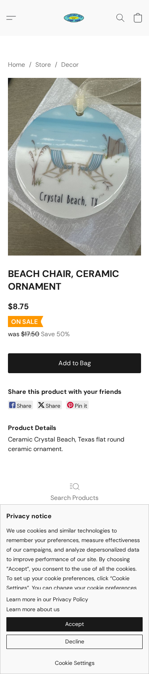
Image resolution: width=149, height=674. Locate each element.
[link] (74, 660)
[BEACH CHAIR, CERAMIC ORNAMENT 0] (74, 167)
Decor (70, 64)
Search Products (74, 498)
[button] (74, 18)
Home (16, 64)
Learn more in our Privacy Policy (47, 599)
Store (43, 64)
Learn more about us (33, 609)
